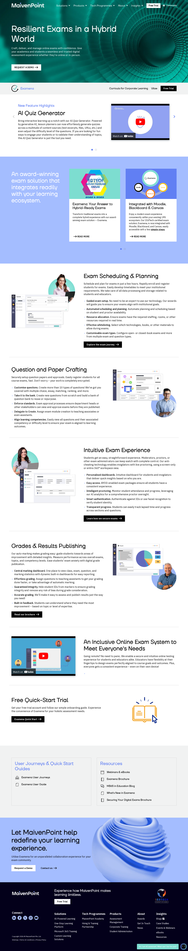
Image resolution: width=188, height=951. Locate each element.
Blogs (159, 918)
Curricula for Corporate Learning (128, 88)
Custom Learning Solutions (62, 938)
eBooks (160, 932)
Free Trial (153, 5)
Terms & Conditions (27, 940)
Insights (135, 5)
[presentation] (13, 117)
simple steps (158, 229)
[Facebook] (19, 918)
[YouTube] (36, 918)
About (121, 5)
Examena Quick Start (25, 719)
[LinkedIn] (14, 918)
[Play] (140, 122)
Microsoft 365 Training (65, 931)
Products (78, 5)
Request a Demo (23, 868)
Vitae (154, 88)
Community (171, 5)
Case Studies (162, 923)
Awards (141, 918)
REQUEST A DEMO (24, 67)
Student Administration (121, 931)
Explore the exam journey (101, 344)
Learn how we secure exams (102, 518)
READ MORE (83, 236)
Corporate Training (119, 926)
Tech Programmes (101, 5)
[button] (92, 150)
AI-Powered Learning (64, 918)
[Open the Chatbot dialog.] (183, 946)
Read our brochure (24, 614)
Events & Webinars (165, 928)
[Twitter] (25, 918)
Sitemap (15, 940)
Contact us (47, 868)
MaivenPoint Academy (93, 918)
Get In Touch (143, 923)
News (140, 928)
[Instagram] (31, 918)
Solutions (61, 5)
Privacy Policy (41, 940)
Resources (161, 937)
